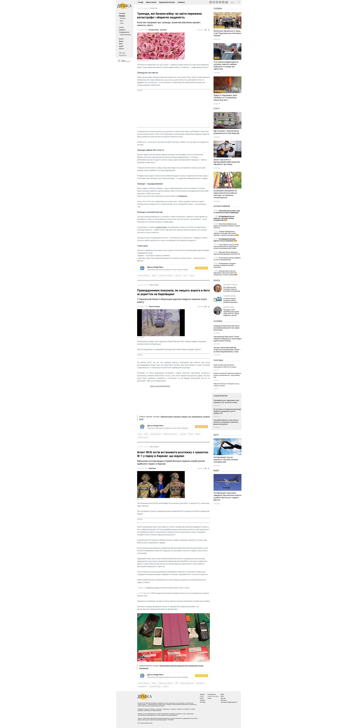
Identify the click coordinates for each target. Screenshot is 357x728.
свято (192, 275)
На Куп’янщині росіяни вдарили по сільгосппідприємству (227, 259)
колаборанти (142, 686)
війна (140, 434)
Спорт (122, 23)
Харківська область (166, 275)
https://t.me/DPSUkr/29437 (160, 386)
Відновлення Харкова (167, 2)
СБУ (176, 683)
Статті (121, 27)
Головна (122, 13)
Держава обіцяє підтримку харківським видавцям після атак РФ (227, 253)
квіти (185, 275)
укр (232, 2)
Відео (121, 41)
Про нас (122, 53)
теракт (165, 686)
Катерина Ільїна (154, 30)
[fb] (205, 30)
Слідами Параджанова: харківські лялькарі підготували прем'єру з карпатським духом (226, 233)
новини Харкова (143, 275)
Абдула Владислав (187, 683)
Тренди (140, 2)
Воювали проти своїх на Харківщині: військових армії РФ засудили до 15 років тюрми (225, 273)
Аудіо (121, 46)
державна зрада (155, 686)
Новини (122, 16)
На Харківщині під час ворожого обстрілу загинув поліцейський (224, 218)
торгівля (178, 275)
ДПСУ (191, 434)
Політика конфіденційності (229, 702)
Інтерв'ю (122, 30)
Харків (154, 275)
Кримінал (181, 2)
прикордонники (155, 434)
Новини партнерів (125, 34)
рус (235, 2)
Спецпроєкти (124, 32)
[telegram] (208, 30)
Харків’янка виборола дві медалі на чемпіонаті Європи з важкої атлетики (227, 226)
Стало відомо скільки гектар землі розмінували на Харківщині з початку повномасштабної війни (226, 246)
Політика (122, 18)
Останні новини (222, 206)
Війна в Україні (151, 2)
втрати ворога (143, 437)
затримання (200, 683)
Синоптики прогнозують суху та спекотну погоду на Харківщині (227, 211)
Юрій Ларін (152, 468)
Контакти (122, 55)
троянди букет (161, 227)
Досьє (121, 48)
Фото (121, 44)
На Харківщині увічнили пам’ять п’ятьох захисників (225, 240)
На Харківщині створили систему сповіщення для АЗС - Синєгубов (225, 265)
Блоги (121, 39)
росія (146, 434)
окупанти (183, 434)
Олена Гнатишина (154, 306)
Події (121, 20)
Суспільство (153, 8)
